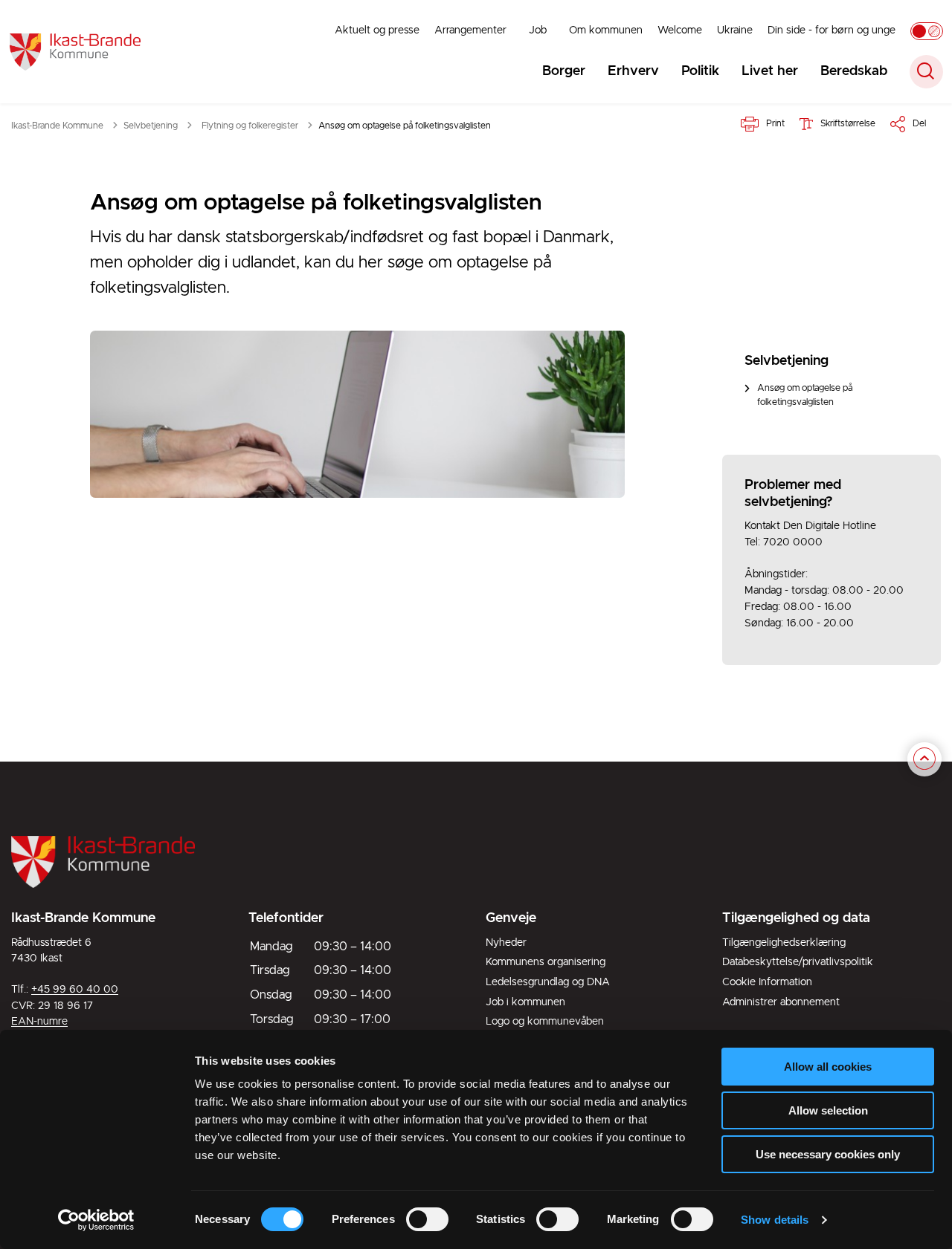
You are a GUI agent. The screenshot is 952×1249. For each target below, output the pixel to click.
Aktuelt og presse (377, 30)
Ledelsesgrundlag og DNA (548, 982)
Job (538, 30)
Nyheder (506, 943)
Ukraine (735, 30)
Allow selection (828, 1110)
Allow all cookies (828, 1066)
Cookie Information (767, 982)
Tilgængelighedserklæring (784, 943)
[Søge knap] (926, 71)
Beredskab (853, 71)
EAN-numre (39, 1021)
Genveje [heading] (511, 918)
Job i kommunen (525, 1002)
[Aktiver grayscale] (926, 31)
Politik (700, 71)
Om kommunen (606, 30)
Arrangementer (470, 30)
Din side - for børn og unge (831, 30)
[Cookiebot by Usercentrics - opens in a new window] (96, 1220)
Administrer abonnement (781, 1002)
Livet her (770, 71)
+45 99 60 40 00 (74, 989)
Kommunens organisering (545, 962)
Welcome (679, 30)
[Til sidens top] (924, 759)
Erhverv (633, 71)
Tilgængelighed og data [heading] (796, 918)
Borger (563, 71)
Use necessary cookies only (828, 1154)
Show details (774, 1219)
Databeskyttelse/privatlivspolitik (797, 962)
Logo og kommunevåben (545, 1021)
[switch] (427, 1219)
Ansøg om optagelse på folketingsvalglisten (804, 395)
